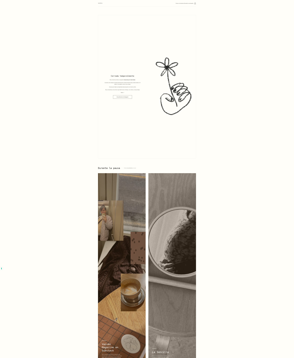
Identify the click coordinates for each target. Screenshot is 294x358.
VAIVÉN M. (100, 3)
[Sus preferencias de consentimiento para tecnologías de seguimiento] (1, 268)
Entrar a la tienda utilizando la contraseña (184, 3)
